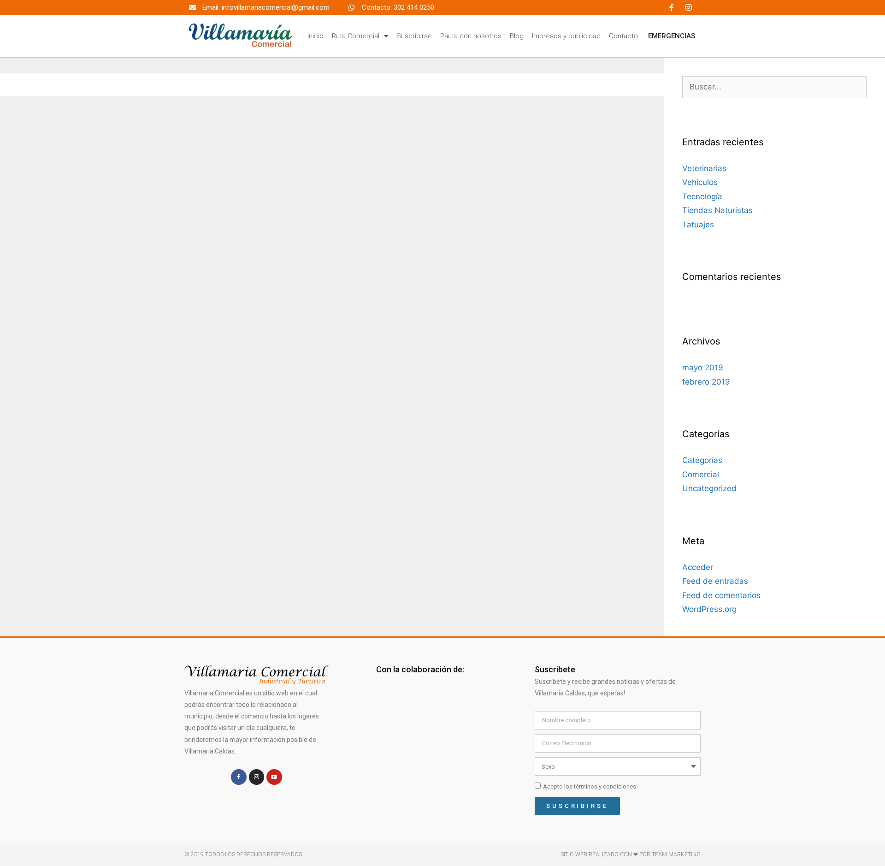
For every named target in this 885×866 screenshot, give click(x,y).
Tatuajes (698, 224)
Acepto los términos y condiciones (589, 786)
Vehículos (700, 182)
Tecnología (702, 196)
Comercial (700, 474)
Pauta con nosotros (471, 36)
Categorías (702, 460)
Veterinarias (704, 168)
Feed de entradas (715, 581)
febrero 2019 (706, 381)
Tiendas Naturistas (717, 210)
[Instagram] (688, 7)
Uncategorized (709, 488)
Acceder (697, 567)
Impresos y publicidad (566, 36)
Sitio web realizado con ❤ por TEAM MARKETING (630, 854)
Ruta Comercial (355, 36)
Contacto (623, 36)
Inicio (315, 36)
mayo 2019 (702, 367)
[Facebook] (671, 7)
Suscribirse (414, 36)
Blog (517, 36)
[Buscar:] (774, 86)
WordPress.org (709, 609)
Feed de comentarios (721, 595)
